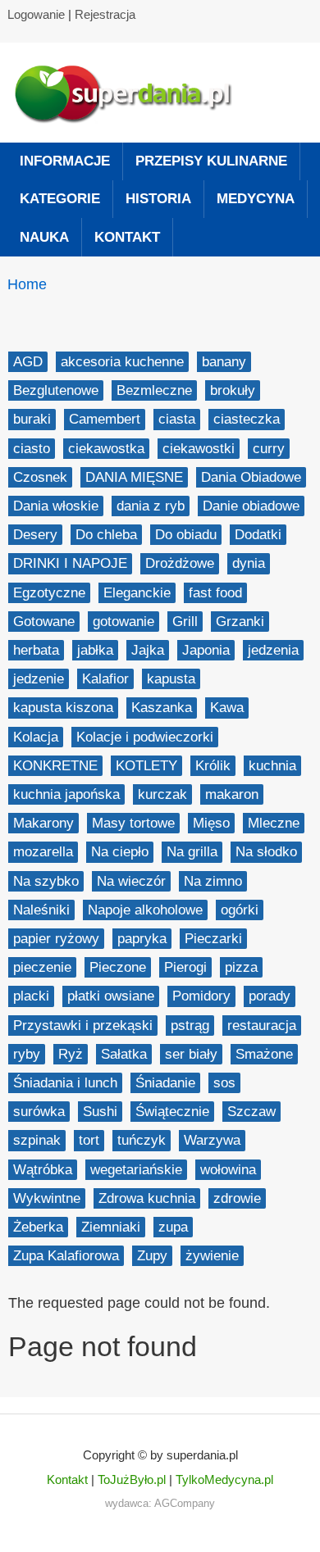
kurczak (162, 794)
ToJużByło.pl (132, 1479)
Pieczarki (213, 938)
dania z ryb (151, 506)
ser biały (191, 1054)
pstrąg (190, 1025)
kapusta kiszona (63, 707)
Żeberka (38, 1227)
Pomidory (201, 996)
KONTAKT (127, 237)
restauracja (261, 1025)
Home (27, 284)
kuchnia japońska (66, 794)
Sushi (100, 1111)
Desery (35, 534)
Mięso (211, 823)
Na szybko (46, 881)
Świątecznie (172, 1111)
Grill (185, 621)
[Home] (130, 92)
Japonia (206, 650)
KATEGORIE (60, 198)
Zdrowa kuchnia (146, 1198)
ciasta (176, 419)
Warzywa (212, 1140)
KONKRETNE (55, 766)
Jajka (147, 650)
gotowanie (123, 621)
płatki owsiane (110, 996)
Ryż (70, 1054)
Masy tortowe (133, 823)
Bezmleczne (154, 390)
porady (269, 996)
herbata (36, 650)
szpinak (37, 1140)
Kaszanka (161, 707)
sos (224, 1083)
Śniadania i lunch (65, 1083)
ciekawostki (198, 448)
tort (89, 1140)
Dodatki (258, 534)
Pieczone (117, 967)
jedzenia (273, 650)
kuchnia (272, 766)
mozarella (43, 852)
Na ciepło (120, 852)
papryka (142, 938)
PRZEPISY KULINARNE (211, 161)
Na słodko (266, 852)
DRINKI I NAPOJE (70, 563)
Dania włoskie (55, 506)
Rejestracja (105, 14)
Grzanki (240, 621)
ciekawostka (106, 448)
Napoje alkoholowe (145, 910)
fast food (215, 593)
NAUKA (44, 237)
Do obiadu (186, 534)
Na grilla (192, 852)
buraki (32, 419)
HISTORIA (158, 198)
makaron (231, 794)
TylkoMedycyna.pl (224, 1479)
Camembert (104, 419)
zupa (173, 1227)
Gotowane (44, 621)
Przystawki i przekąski (83, 1025)
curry (269, 448)
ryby (26, 1054)
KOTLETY (146, 766)
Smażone (264, 1054)
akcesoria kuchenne (122, 362)
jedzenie (38, 679)
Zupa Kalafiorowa (66, 1256)
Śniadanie (165, 1083)
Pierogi (185, 967)
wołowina (228, 1170)
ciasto (31, 448)
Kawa (227, 707)
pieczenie (42, 967)
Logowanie (36, 14)
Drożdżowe (179, 563)
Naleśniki (41, 910)
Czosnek (40, 477)
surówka (39, 1111)
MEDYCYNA (256, 198)
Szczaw (251, 1111)
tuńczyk (141, 1140)
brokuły (232, 390)
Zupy (152, 1256)
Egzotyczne (49, 593)
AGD (28, 362)
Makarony (43, 823)
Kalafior (105, 679)
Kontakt (67, 1479)
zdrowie (237, 1198)
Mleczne (273, 823)
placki (31, 996)
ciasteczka (246, 419)
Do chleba (106, 534)
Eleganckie (137, 593)
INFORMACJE (65, 161)
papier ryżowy (56, 938)
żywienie (212, 1256)
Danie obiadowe (251, 506)
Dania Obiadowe (251, 477)
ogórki (239, 910)
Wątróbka (42, 1170)
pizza (241, 967)
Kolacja (35, 737)
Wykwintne (46, 1198)
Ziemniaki (110, 1227)
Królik (213, 766)
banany (224, 362)
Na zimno (213, 881)
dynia (248, 563)
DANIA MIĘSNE (134, 477)
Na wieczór (131, 881)
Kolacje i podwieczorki (144, 737)
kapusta (171, 679)
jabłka (95, 650)
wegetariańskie (136, 1170)
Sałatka (124, 1054)
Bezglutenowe (55, 390)
